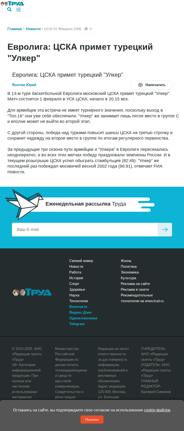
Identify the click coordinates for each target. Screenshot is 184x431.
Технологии (78, 301)
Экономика (130, 272)
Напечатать (155, 85)
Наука (74, 295)
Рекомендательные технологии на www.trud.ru (142, 298)
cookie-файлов (157, 410)
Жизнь (126, 261)
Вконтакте (78, 307)
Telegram (77, 324)
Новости (33, 29)
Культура (128, 278)
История (76, 278)
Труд (32, 292)
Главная (14, 29)
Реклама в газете (135, 289)
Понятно (92, 419)
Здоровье (77, 289)
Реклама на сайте (135, 284)
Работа (75, 272)
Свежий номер (81, 261)
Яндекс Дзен (80, 312)
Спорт (74, 284)
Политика (129, 266)
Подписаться (165, 229)
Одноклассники (83, 318)
